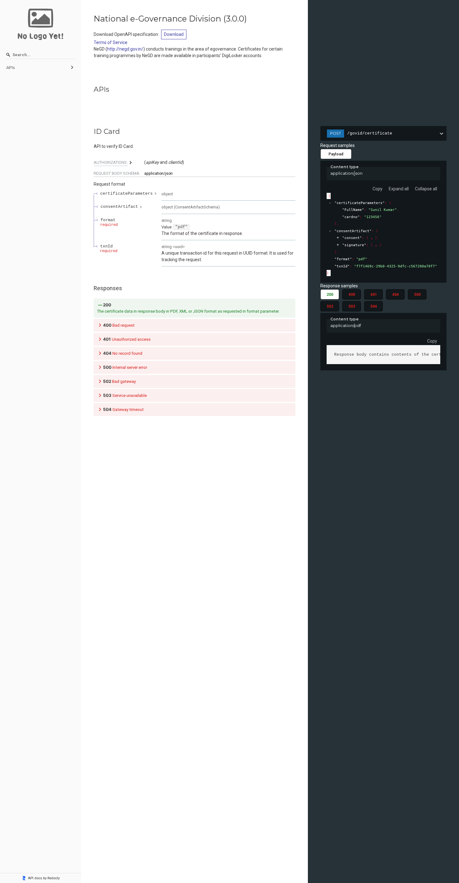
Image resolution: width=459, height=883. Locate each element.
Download (174, 34)
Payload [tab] (335, 154)
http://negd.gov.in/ (125, 48)
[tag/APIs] (90, 89)
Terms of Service (110, 42)
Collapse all (426, 188)
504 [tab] (373, 306)
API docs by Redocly (44, 878)
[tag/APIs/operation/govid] (90, 131)
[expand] (337, 238)
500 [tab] (417, 294)
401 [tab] (373, 294)
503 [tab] (351, 306)
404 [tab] (395, 294)
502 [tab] (330, 306)
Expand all (399, 188)
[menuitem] (40, 68)
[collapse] (330, 203)
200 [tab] (330, 294)
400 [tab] (351, 294)
